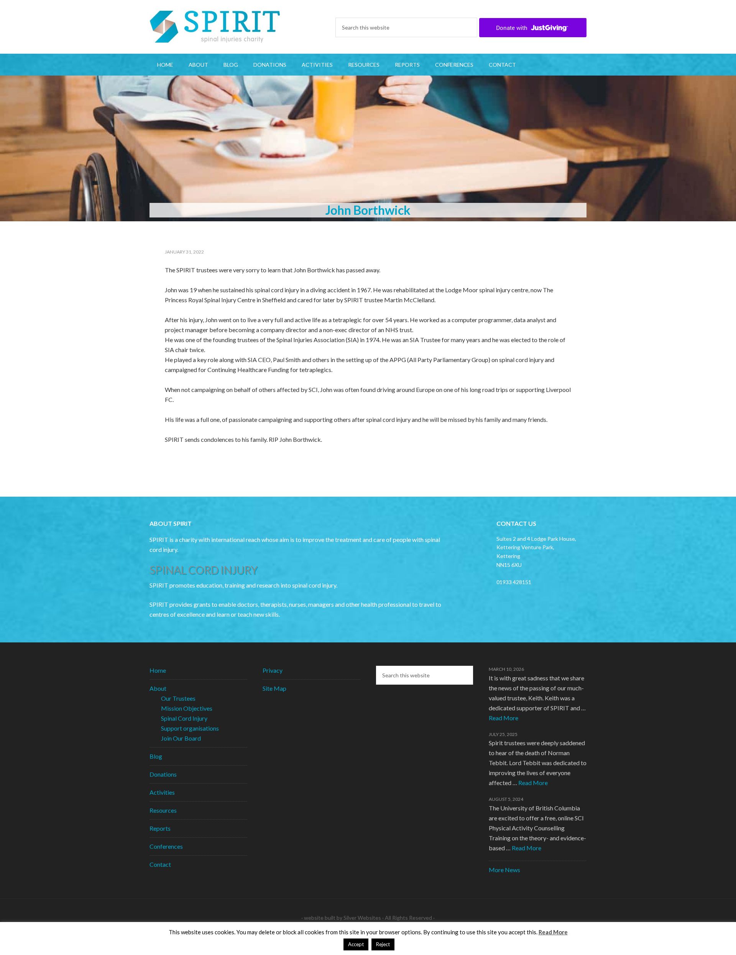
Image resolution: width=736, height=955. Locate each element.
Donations (163, 774)
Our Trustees (178, 698)
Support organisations (190, 728)
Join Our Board (181, 738)
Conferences (166, 846)
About (158, 688)
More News (504, 869)
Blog (156, 756)
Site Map (274, 688)
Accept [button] (356, 944)
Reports (160, 828)
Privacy (273, 670)
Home (158, 670)
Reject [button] (383, 944)
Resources (163, 810)
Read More (503, 717)
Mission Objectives (186, 708)
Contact (160, 864)
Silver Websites (362, 917)
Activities (162, 792)
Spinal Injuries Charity (215, 27)
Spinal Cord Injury (184, 718)
